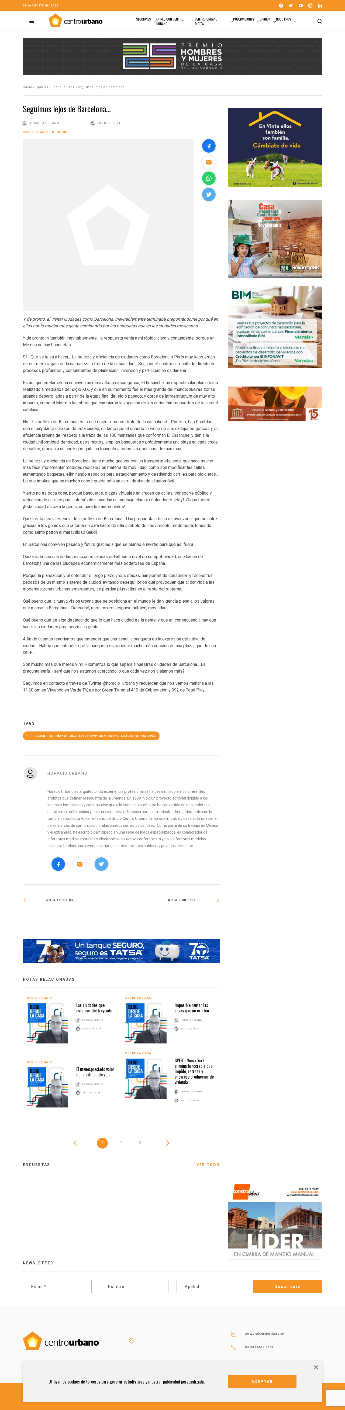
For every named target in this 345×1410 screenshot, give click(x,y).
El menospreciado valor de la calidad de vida (95, 1072)
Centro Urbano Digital (206, 21)
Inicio (27, 87)
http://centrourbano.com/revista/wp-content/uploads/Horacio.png (91, 735)
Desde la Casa (63, 87)
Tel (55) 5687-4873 (259, 1346)
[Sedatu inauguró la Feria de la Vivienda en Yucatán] (170, 919)
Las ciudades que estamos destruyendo (94, 1008)
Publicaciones (243, 19)
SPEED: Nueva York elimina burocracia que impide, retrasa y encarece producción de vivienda (194, 1071)
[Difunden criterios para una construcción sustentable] (72, 919)
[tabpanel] (121, 1056)
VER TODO (208, 1165)
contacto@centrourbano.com (266, 1333)
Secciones (143, 19)
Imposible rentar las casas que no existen (192, 1008)
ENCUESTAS (36, 1165)
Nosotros (283, 19)
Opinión (265, 19)
